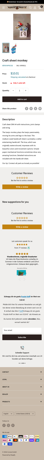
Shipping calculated (18, 77)
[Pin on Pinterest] (31, 108)
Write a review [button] (22, 187)
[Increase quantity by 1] (25, 90)
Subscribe (22, 337)
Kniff (21, 311)
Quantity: (5, 90)
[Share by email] (40, 108)
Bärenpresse (7, 66)
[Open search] (30, 7)
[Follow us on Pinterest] (13, 425)
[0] (39, 7)
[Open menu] (3, 8)
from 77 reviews (20, 248)
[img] (22, 244)
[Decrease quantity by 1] (13, 90)
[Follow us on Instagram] (8, 425)
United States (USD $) (23, 414)
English (6, 414)
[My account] (35, 7)
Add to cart (22, 99)
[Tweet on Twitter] (35, 108)
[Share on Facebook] (26, 108)
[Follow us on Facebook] (4, 425)
